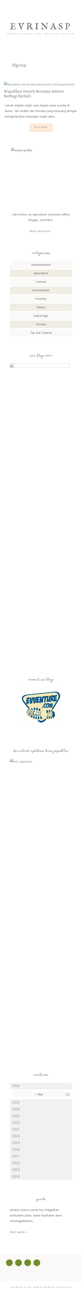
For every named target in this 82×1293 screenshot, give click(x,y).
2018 (16, 1149)
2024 (16, 1109)
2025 (16, 1102)
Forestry (41, 298)
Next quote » (18, 1232)
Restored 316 (63, 1287)
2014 (16, 1176)
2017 (16, 1156)
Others (41, 307)
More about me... (41, 231)
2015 (16, 1170)
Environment (41, 290)
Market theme (42, 1287)
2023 (16, 1116)
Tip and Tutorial (41, 332)
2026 (16, 1086)
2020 (16, 1136)
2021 (16, 1129)
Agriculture (41, 273)
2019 (16, 1143)
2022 (16, 1122)
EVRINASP (41, 26)
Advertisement (41, 264)
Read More (41, 127)
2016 (16, 1163)
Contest (41, 281)
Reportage (41, 315)
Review (41, 324)
